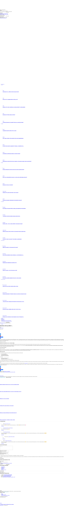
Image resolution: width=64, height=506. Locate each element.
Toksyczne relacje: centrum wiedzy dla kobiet (6, 320)
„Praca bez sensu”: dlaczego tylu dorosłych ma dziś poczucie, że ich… (13, 301)
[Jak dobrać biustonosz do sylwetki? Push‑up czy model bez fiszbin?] (6, 120)
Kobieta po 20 (2, 319)
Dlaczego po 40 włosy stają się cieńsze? (9, 114)
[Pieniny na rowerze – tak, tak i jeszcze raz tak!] (6, 268)
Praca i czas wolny (3, 279)
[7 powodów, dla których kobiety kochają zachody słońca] (6, 214)
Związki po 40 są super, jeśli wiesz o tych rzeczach (10, 192)
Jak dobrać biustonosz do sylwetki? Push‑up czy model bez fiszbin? (13, 122)
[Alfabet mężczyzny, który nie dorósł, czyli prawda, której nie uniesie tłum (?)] (6, 229)
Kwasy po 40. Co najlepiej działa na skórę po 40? (10, 99)
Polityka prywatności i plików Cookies (4, 14)
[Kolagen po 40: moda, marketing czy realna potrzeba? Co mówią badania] (6, 105)
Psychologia (2, 201)
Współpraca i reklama (3, 494)
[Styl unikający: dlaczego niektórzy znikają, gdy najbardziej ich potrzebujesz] (6, 206)
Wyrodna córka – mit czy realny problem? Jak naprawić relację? (12, 223)
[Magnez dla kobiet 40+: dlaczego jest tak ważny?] (6, 245)
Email (0, 462)
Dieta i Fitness (2, 240)
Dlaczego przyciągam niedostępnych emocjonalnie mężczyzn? (12, 200)
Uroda (3, 90)
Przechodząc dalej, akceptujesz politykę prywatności (6, 463)
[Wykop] (32, 335)
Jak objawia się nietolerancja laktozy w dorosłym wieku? (11, 153)
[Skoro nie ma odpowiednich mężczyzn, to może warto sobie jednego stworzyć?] (6, 175)
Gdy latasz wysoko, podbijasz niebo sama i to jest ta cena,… (12, 309)
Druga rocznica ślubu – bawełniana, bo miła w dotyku (7, 419)
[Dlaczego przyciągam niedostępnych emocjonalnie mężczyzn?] (6, 198)
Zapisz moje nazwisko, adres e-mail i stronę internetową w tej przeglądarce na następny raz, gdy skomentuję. (12, 455)
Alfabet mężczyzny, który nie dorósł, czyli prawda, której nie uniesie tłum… (14, 231)
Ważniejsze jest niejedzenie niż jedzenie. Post (10, 262)
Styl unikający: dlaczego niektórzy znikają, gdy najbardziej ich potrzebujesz (14, 208)
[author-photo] (1, 375)
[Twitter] (32, 334)
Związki (2, 162)
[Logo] (21, 55)
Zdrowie (2, 123)
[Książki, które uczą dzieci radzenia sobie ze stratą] (6, 284)
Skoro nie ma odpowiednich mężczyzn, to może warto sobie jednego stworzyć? (15, 177)
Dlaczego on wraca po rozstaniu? (4, 398)
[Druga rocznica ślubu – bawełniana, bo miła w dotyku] (3, 418)
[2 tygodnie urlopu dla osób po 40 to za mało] (5, 502)
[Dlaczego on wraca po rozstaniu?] (3, 397)
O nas (2, 493)
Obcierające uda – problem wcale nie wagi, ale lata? (11, 91)
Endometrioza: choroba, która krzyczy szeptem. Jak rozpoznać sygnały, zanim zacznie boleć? (17, 161)
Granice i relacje (4, 191)
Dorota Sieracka (1, 505)
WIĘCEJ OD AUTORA (8, 377)
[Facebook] (32, 333)
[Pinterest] (32, 336)
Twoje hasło (7, 12)
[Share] (32, 338)
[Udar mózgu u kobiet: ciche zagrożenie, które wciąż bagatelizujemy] (6, 136)
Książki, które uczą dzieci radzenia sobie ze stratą (10, 286)
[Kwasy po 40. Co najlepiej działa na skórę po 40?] (6, 97)
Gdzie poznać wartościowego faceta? (8, 474)
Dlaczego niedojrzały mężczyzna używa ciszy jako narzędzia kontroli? (13, 169)
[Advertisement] (32, 23)
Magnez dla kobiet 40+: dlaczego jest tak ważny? (10, 247)
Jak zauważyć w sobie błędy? (7, 371)
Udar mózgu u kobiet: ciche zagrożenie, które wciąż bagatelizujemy (13, 138)
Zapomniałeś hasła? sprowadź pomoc (4, 13)
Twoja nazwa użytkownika (9, 11)
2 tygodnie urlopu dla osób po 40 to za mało (9, 130)
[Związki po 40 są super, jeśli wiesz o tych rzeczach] (6, 190)
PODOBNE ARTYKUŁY (2, 377)
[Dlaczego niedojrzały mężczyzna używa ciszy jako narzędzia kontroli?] (6, 167)
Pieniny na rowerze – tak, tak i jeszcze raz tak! (10, 270)
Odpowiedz (2, 443)
